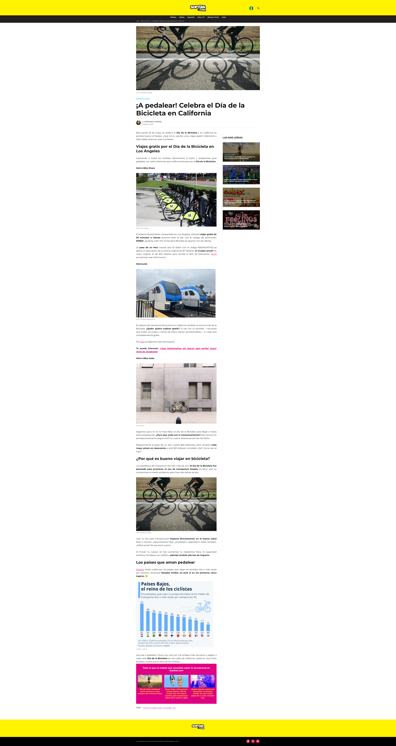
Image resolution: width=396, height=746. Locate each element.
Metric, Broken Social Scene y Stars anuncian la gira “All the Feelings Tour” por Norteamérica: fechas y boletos (240, 224)
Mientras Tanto (213, 17)
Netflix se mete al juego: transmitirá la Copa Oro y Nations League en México (240, 180)
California (146, 708)
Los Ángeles (167, 708)
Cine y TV (200, 17)
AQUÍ (214, 254)
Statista (140, 569)
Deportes (190, 17)
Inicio (138, 21)
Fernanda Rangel (153, 122)
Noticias (173, 17)
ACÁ (142, 342)
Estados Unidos (156, 708)
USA (174, 708)
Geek (224, 17)
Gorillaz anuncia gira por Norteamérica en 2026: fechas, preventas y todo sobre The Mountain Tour (240, 202)
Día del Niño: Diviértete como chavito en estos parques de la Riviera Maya (239, 157)
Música (181, 17)
